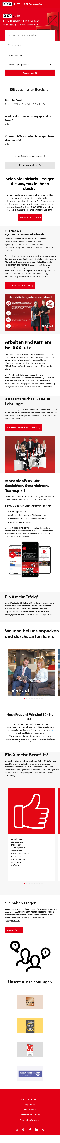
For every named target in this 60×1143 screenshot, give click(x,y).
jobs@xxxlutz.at (12, 920)
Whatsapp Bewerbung (30, 1114)
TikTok (51, 496)
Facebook (29, 496)
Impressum (30, 1104)
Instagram (39, 496)
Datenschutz (30, 1109)
